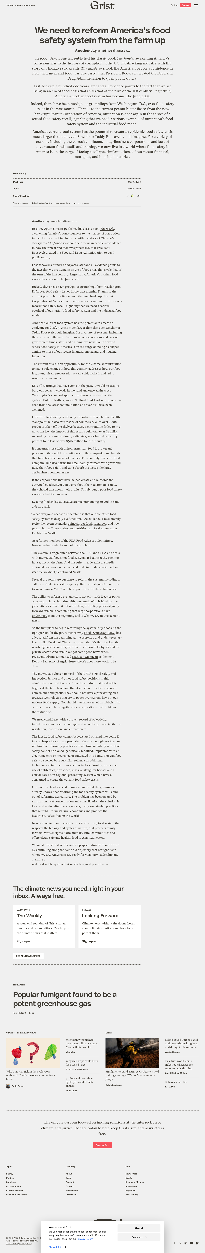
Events (128, 1178)
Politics (10, 1178)
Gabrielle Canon (114, 1085)
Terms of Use (12, 1243)
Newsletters (131, 1173)
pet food (86, 523)
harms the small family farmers (79, 463)
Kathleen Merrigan (85, 656)
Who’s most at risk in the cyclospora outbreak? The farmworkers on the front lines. (30, 1075)
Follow (174, 5)
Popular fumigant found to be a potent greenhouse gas (65, 999)
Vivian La (70, 1052)
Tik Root (70, 1069)
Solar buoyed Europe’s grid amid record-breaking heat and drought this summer (181, 1043)
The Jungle (125, 58)
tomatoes (100, 523)
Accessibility (131, 1194)
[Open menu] (196, 5)
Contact (70, 1182)
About (69, 1173)
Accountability (13, 1186)
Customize (137, 1237)
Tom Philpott (19, 1012)
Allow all (138, 1228)
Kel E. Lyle (170, 1086)
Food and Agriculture (16, 1194)
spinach (73, 523)
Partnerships (72, 1190)
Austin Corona (172, 1052)
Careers (70, 1186)
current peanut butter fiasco (123, 109)
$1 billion (112, 431)
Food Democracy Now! (99, 633)
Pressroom (71, 1194)
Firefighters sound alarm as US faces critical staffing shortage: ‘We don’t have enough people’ (132, 1075)
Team (68, 1178)
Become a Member (134, 1182)
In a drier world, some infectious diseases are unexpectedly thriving (179, 1064)
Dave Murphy (19, 173)
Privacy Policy (25, 1243)
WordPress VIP (30, 1241)
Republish (130, 1190)
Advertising (131, 1186)
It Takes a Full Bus (176, 1082)
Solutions (11, 1182)
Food (31, 1012)
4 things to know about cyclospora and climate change (80, 1082)
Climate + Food (134, 188)
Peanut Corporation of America (75, 114)
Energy (9, 1173)
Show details (55, 1247)
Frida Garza (18, 1086)
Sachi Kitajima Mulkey (176, 1073)
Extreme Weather (14, 1190)
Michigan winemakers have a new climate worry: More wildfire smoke (82, 1043)
